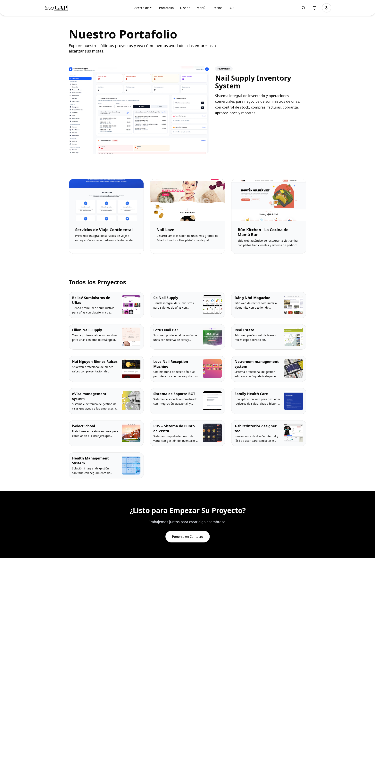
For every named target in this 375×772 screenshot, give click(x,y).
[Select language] (314, 7)
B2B (231, 8)
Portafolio (166, 8)
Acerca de (141, 8)
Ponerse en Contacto (187, 536)
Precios (217, 8)
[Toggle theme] (326, 7)
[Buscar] (303, 7)
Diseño (185, 8)
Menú (201, 8)
